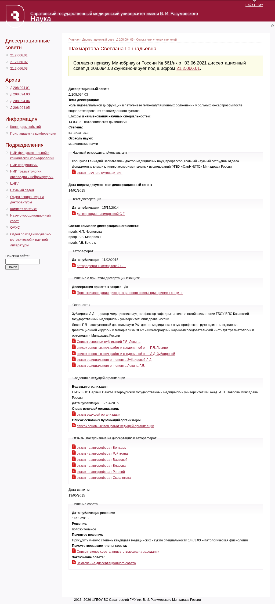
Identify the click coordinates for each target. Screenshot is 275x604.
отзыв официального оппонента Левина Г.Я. (111, 366)
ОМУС (15, 227)
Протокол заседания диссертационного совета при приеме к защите (130, 293)
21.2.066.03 (19, 68)
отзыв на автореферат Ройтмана (102, 453)
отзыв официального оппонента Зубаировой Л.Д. (114, 360)
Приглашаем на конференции (33, 133)
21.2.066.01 (19, 55)
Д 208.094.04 (20, 101)
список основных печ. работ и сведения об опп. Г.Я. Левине (122, 348)
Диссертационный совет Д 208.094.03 (107, 39)
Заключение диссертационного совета (106, 563)
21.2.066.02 (19, 62)
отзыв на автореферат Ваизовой (102, 460)
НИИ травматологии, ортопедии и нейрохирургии (31, 174)
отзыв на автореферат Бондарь (101, 448)
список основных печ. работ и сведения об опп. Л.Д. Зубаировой (126, 354)
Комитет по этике (23, 209)
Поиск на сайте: (17, 256)
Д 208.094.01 (20, 88)
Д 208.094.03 (20, 94)
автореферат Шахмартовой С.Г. (101, 266)
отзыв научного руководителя (99, 173)
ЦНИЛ (15, 183)
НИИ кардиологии (24, 165)
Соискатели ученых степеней (156, 39)
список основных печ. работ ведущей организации (115, 426)
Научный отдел (22, 190)
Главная (73, 39)
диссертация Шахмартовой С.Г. (101, 214)
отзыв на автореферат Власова (101, 466)
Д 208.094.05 (20, 108)
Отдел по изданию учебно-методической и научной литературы (30, 239)
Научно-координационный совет (30, 218)
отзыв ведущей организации (99, 414)
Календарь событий (25, 127)
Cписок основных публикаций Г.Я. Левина (108, 342)
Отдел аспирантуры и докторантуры (27, 199)
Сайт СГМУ (254, 5)
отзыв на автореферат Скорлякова (104, 478)
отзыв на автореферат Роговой (101, 472)
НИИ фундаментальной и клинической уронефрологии (32, 155)
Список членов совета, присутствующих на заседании (118, 551)
